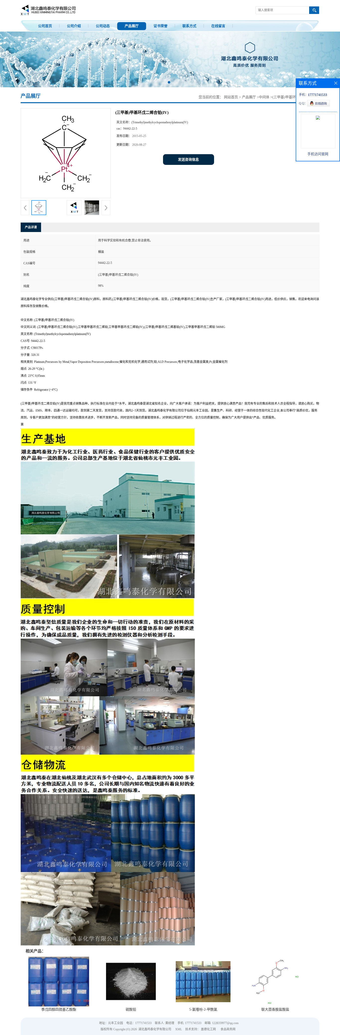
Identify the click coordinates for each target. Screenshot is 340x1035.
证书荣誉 (161, 26)
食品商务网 (228, 1029)
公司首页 (45, 26)
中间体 (264, 97)
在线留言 (218, 26)
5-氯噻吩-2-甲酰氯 (203, 1009)
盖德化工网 (208, 1029)
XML (178, 1029)
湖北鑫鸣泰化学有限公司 (154, 1029)
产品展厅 (132, 26)
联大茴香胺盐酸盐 (275, 1009)
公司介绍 (74, 26)
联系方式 (189, 26)
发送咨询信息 (188, 159)
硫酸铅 (131, 1009)
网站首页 (231, 97)
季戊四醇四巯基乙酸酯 (58, 1009)
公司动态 (103, 26)
